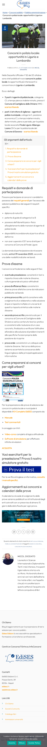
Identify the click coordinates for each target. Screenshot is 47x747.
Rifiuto (22, 743)
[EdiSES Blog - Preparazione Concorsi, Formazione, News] (23, 4)
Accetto (12, 743)
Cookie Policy (34, 743)
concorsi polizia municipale (23, 546)
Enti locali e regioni (37, 541)
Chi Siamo (9, 703)
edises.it (5, 686)
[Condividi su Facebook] (19, 532)
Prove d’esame (14, 156)
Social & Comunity (12, 709)
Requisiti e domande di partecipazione (17, 150)
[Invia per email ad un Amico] (28, 532)
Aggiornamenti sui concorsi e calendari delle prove (20, 178)
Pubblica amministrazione (35, 12)
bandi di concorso (36, 544)
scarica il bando (12, 107)
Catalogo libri (10, 714)
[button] (3, 4)
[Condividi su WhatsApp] (14, 532)
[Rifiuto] (43, 741)
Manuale (9, 417)
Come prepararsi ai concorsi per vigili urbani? (24, 163)
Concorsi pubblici (16, 12)
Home (5, 12)
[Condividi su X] (23, 532)
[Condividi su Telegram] (33, 532)
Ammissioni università (14, 719)
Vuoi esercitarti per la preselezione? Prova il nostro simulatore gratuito (24, 171)
